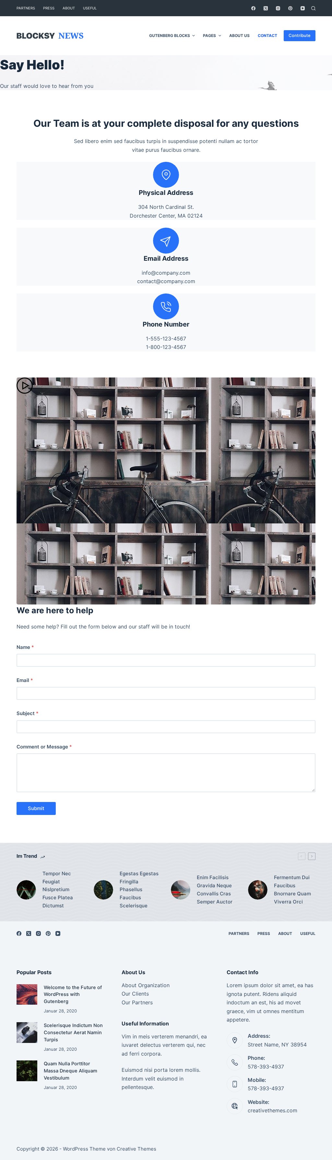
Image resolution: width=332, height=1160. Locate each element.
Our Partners (137, 1002)
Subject (28, 713)
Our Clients (135, 993)
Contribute (300, 35)
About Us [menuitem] (239, 35)
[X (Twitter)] (266, 8)
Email (25, 680)
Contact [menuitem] (267, 35)
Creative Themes (136, 1149)
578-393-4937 (266, 1066)
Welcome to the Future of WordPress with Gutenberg (73, 995)
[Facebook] (253, 8)
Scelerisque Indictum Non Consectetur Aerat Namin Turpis (73, 1032)
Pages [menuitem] (209, 35)
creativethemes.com (272, 1110)
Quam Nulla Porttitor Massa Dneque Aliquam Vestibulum (70, 1071)
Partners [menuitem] (26, 8)
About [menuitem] (69, 8)
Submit (36, 808)
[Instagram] (278, 8)
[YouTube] (303, 8)
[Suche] (313, 8)
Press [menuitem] (48, 8)
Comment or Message (44, 747)
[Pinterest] (290, 8)
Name (25, 647)
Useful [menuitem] (90, 8)
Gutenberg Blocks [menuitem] (169, 35)
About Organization (146, 985)
